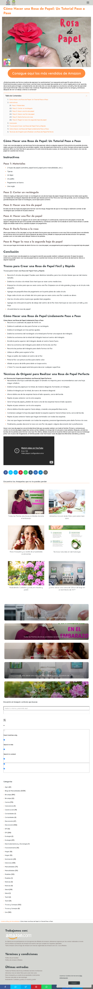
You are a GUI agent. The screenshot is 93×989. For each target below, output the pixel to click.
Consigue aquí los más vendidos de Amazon (46, 73)
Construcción (9, 810)
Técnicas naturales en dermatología (16, 977)
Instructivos (13, 102)
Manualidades (10, 867)
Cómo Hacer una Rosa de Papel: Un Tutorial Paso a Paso (28, 99)
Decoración (9, 821)
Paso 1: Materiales (18, 105)
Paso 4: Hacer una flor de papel (23, 114)
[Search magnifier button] (4, 720)
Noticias (8, 882)
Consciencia (9, 806)
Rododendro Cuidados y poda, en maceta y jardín (20, 979)
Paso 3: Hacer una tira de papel (23, 111)
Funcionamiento (10, 848)
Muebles (8, 874)
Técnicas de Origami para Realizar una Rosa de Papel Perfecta (31, 132)
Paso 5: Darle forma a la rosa (23, 117)
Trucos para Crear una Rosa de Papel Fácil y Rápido (27, 126)
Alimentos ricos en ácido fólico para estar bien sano (21, 973)
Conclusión (13, 123)
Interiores (8, 863)
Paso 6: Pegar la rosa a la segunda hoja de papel (29, 120)
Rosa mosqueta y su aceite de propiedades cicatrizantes (22, 975)
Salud (7, 889)
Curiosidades (9, 813)
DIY (6, 829)
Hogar (7, 851)
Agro (6, 787)
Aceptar (74, 983)
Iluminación (9, 859)
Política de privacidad (11, 958)
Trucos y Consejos (11, 905)
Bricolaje (8, 795)
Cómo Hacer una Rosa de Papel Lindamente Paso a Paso (29, 129)
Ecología (8, 836)
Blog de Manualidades (12, 791)
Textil (7, 897)
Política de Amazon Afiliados (13, 960)
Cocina (7, 802)
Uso (6, 912)
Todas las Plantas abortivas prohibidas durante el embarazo (23, 971)
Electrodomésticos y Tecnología (16, 844)
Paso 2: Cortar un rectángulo (22, 108)
